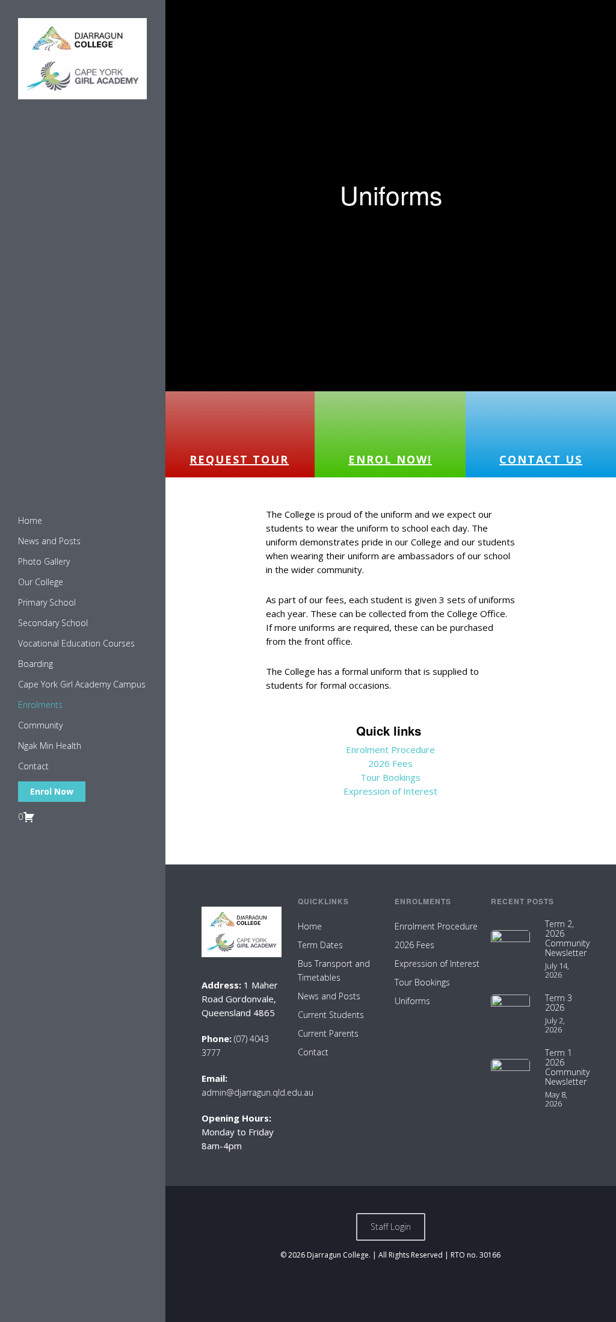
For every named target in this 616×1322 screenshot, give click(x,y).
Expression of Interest (390, 791)
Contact (313, 1052)
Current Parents (328, 1033)
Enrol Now (51, 791)
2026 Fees (390, 763)
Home (310, 926)
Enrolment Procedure (390, 749)
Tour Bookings (390, 777)
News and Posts (329, 996)
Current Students (331, 1014)
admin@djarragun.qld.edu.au (257, 1092)
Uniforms (412, 1001)
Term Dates (320, 945)
